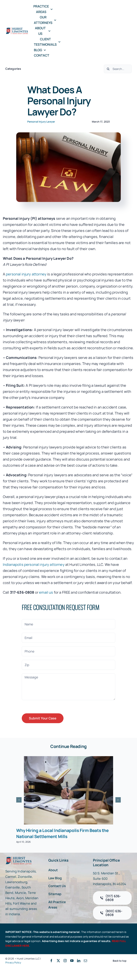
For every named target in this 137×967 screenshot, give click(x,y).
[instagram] (65, 960)
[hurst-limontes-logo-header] (17, 28)
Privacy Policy (13, 962)
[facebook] (51, 960)
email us (46, 592)
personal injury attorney (26, 274)
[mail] (85, 960)
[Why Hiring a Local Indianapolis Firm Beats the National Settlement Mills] (68, 790)
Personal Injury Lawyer (41, 121)
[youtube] (71, 960)
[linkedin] (78, 960)
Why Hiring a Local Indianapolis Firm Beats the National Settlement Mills (62, 833)
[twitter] (58, 960)
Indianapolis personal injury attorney (34, 564)
